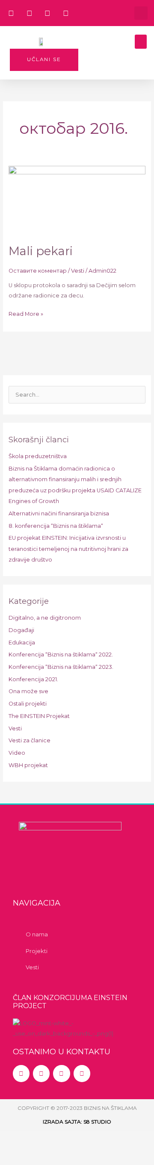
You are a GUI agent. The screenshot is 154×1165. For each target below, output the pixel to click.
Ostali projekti (28, 703)
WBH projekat (28, 765)
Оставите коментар (38, 271)
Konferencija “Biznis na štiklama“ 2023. (61, 667)
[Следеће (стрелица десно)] (53, 1156)
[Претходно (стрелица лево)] (17, 1156)
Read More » (26, 313)
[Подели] (88, 1139)
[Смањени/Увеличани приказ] (17, 1139)
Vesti (77, 271)
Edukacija (22, 642)
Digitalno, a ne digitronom (45, 618)
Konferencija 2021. (33, 679)
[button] (141, 13)
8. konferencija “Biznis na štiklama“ (56, 526)
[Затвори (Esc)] (124, 1139)
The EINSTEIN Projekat (39, 716)
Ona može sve (28, 691)
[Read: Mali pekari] (77, 200)
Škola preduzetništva (38, 456)
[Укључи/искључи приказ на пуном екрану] (53, 1139)
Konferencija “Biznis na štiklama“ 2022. (61, 654)
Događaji (21, 630)
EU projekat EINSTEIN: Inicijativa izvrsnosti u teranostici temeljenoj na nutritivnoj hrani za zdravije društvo (68, 549)
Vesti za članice (29, 740)
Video (17, 753)
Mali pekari (41, 251)
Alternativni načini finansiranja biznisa (59, 513)
